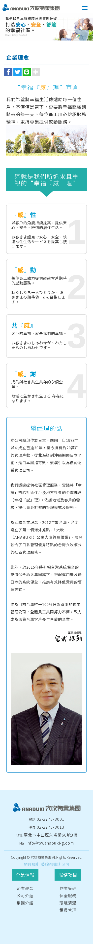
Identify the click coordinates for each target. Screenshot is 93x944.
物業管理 (68, 888)
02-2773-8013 (50, 827)
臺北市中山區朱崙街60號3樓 (51, 835)
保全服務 (68, 896)
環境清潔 (68, 903)
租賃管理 (68, 910)
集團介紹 (25, 903)
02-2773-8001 (50, 819)
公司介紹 (25, 896)
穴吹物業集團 (31, 7)
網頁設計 (31, 863)
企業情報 (25, 874)
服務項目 (68, 874)
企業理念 (25, 888)
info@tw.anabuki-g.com (50, 843)
